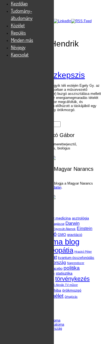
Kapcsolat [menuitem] (20, 55)
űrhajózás (71, 296)
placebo (56, 268)
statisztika (64, 273)
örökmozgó (71, 290)
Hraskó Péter (83, 251)
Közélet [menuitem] (18, 25)
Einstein (84, 228)
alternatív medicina (55, 218)
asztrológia (80, 218)
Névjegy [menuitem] (18, 47)
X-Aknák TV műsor (65, 284)
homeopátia (55, 250)
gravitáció (74, 235)
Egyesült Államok (64, 229)
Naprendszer (75, 263)
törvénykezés (72, 278)
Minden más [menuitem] (22, 40)
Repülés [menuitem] (18, 33)
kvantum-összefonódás (76, 258)
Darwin (72, 223)
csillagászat (56, 223)
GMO (62, 235)
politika (72, 268)
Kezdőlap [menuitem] (19, 3)
